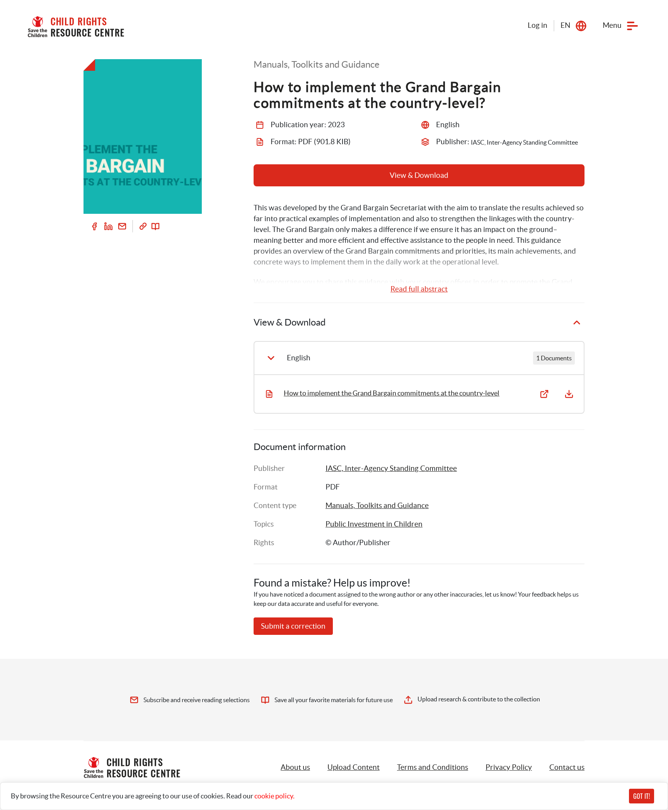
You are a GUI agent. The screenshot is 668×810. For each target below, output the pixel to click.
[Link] (143, 226)
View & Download (419, 175)
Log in (537, 25)
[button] (353, 767)
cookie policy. (274, 796)
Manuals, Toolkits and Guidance (377, 505)
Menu (612, 25)
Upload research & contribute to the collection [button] (479, 699)
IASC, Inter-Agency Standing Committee (391, 468)
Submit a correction (293, 626)
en (565, 25)
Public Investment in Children (374, 524)
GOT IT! (641, 796)
